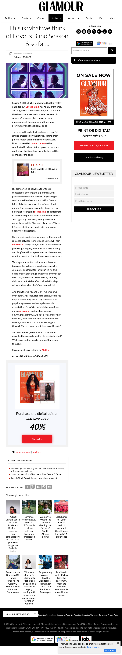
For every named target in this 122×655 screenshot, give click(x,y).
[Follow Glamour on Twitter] (94, 31)
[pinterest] (38, 487)
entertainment (23, 452)
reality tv (37, 452)
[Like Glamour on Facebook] (84, 31)
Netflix (45, 349)
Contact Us (85, 615)
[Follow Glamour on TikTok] (104, 31)
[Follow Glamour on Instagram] (89, 31)
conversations (38, 143)
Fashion (8, 18)
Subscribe (37, 439)
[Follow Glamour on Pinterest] (110, 31)
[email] (49, 487)
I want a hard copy (94, 157)
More (112, 18)
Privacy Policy (113, 615)
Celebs (40, 18)
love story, (17, 244)
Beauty (25, 18)
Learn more (93, 647)
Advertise (69, 615)
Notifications (51, 615)
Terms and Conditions (98, 615)
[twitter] (32, 487)
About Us (77, 615)
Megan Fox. (40, 211)
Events (89, 18)
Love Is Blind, (32, 106)
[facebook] (27, 487)
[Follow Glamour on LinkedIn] (78, 31)
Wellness (72, 18)
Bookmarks (61, 615)
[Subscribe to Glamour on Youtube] (99, 31)
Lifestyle (54, 18)
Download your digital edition (94, 145)
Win (101, 18)
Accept (109, 650)
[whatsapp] (44, 487)
